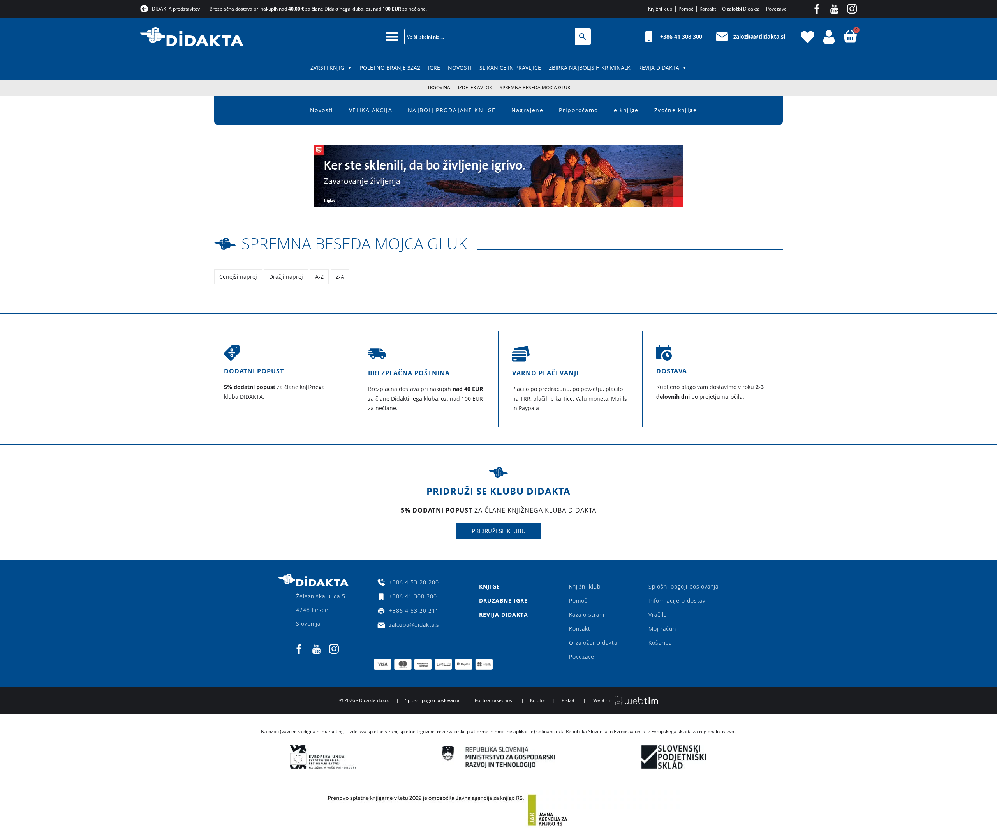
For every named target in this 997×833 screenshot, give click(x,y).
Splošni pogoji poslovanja (683, 586)
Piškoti (569, 700)
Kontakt (579, 628)
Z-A (340, 276)
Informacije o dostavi (677, 600)
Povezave (581, 656)
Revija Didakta (658, 67)
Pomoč (578, 600)
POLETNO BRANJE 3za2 (390, 67)
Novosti (460, 67)
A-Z (319, 276)
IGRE (434, 67)
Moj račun (662, 628)
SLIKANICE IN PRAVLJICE (510, 67)
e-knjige (626, 110)
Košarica (660, 642)
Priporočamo (578, 110)
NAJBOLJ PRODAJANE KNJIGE (452, 110)
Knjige (489, 586)
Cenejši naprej (238, 276)
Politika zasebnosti (495, 700)
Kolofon (538, 700)
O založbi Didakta (593, 642)
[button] (392, 36)
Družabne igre (503, 600)
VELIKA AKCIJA (370, 110)
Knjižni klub (585, 586)
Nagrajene (527, 110)
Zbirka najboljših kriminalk (590, 67)
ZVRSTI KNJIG (327, 67)
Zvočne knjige (675, 110)
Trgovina (438, 87)
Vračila (657, 614)
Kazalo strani (586, 614)
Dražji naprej (286, 276)
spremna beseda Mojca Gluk (354, 243)
